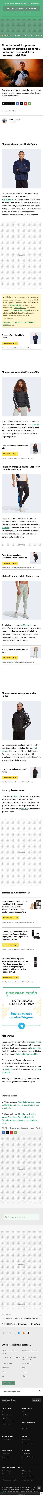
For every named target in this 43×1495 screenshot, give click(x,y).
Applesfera (5, 1418)
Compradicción (20, 308)
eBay (4, 1372)
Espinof (24, 1429)
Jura (3, 1376)
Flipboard (25, 103)
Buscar (40, 1392)
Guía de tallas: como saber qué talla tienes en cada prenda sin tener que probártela (21, 1105)
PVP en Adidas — (10, 343)
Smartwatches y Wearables (11, 1357)
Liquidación (17, 35)
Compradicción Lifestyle (20, 310)
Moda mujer (26, 1363)
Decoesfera (5, 1457)
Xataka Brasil (6, 1474)
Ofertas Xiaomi (23, 1324)
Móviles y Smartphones (30, 1351)
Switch (24, 1372)
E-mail (29, 103)
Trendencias (5, 1453)
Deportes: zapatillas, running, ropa (22, 1128)
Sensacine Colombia (28, 1477)
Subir (35, 1400)
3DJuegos (25, 1412)
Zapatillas (7, 35)
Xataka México (6, 1471)
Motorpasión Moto (27, 1443)
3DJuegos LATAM (27, 1471)
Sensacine (25, 1426)
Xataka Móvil (6, 1415)
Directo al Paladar (7, 1440)
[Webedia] (8, 1401)
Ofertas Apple (35, 1324)
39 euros (5, 527)
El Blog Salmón (26, 1453)
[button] (14, 119)
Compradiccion (6, 1460)
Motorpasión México (28, 1480)
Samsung (5, 1368)
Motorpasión (26, 1440)
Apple (24, 1368)
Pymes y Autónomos (28, 1457)
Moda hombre (7, 1363)
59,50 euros (8, 199)
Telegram (12, 305)
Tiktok (28, 1332)
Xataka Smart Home (8, 1421)
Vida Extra (25, 1415)
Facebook (17, 103)
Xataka (4, 1412)
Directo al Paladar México (9, 1480)
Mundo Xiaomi (6, 1424)
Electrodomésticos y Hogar (9, 1352)
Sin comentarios (9, 104)
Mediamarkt (28, 35)
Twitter (21, 103)
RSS (23, 1332)
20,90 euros (25, 625)
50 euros (35, 424)
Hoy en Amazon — (10, 917)
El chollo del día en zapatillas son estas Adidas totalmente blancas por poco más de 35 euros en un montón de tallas (22, 1318)
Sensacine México (27, 1474)
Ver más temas (8, 1383)
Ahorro (24, 1376)
